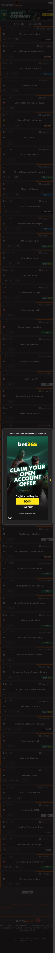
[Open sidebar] (50, 480)
